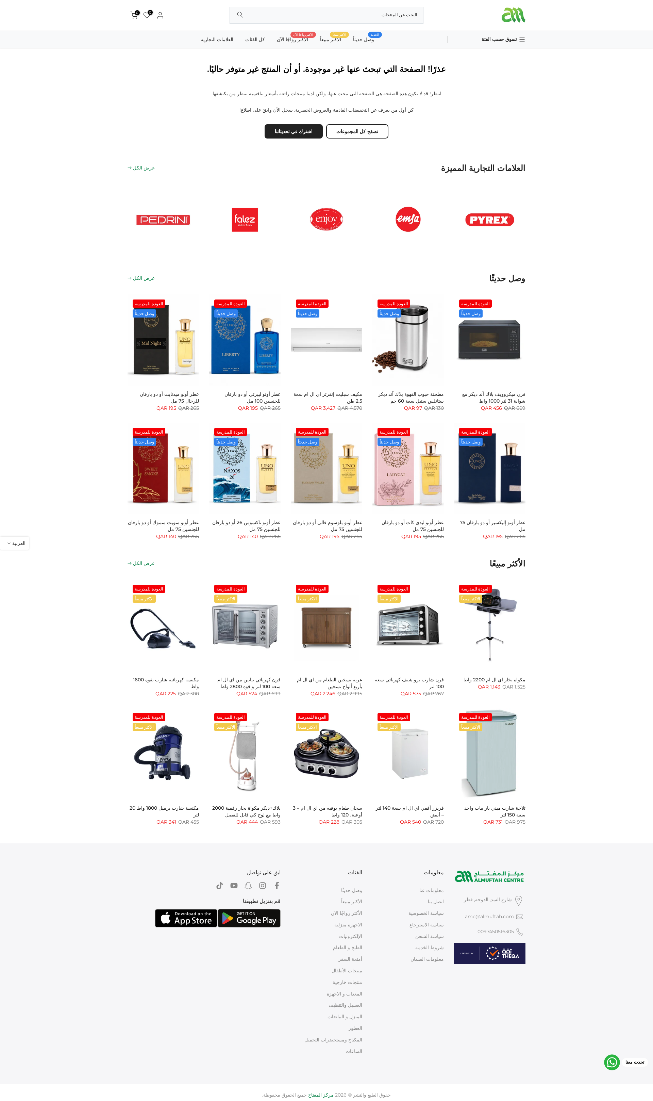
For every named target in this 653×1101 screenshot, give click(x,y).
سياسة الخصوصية (426, 913)
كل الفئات (255, 39)
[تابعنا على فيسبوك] (277, 886)
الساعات (354, 1051)
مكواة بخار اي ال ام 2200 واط (494, 680)
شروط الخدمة (429, 947)
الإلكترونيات (350, 936)
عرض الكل (144, 168)
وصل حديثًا (351, 890)
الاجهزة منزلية (348, 925)
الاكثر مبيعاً (333, 39)
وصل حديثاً (366, 39)
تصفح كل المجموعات (357, 131)
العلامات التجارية (217, 39)
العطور (355, 1028)
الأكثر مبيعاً (351, 901)
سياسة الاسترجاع (426, 925)
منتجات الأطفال (347, 971)
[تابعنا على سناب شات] (248, 886)
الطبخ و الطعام (347, 947)
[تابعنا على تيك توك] (219, 886)
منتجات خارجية (347, 982)
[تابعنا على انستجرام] (262, 886)
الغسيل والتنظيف (345, 1005)
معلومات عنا (431, 890)
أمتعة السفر (350, 959)
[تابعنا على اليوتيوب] (234, 886)
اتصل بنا (436, 901)
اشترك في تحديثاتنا (294, 131)
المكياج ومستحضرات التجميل (333, 1040)
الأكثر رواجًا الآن (295, 39)
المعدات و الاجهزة (344, 994)
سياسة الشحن (429, 936)
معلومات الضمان (427, 959)
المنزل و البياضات (345, 1017)
